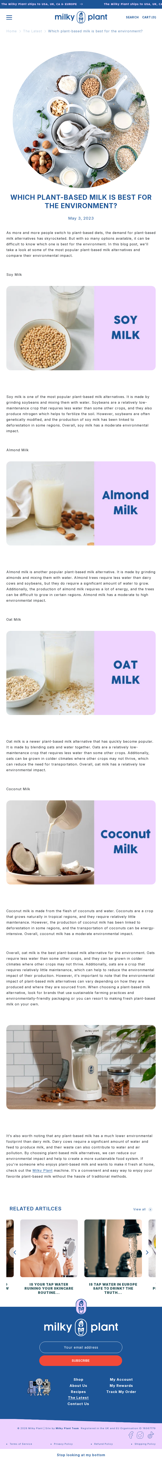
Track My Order (121, 1392)
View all (139, 1209)
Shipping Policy (145, 1443)
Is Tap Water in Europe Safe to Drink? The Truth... (113, 1288)
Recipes (78, 1392)
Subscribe (81, 1361)
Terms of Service (21, 1443)
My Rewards (121, 1385)
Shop (78, 1379)
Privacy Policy (63, 1443)
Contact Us (78, 1404)
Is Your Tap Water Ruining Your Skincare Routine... (48, 1288)
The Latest (32, 31)
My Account (121, 1379)
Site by (62, 1428)
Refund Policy (103, 1443)
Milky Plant (35, 1428)
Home (11, 31)
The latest (78, 1398)
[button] (132, 17)
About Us (78, 1385)
